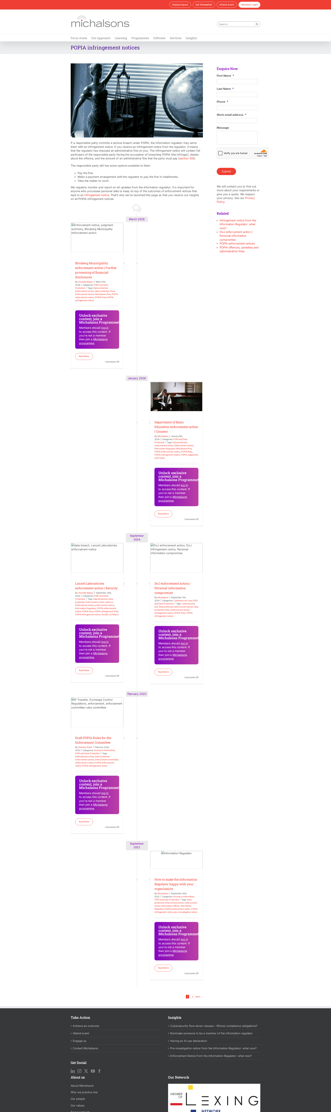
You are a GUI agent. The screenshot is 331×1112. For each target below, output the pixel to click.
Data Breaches (100, 599)
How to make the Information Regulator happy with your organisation (175, 884)
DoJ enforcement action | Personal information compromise (172, 588)
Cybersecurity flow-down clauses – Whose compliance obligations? (213, 1026)
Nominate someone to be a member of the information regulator (211, 1033)
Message (223, 127)
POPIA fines (100, 297)
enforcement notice (104, 605)
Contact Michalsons (85, 1048)
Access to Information (104, 750)
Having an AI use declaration (188, 1040)
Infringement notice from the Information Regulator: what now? (238, 224)
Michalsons (163, 436)
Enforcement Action (84, 294)
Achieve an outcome (86, 1026)
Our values (77, 1105)
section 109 (186, 158)
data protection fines (105, 291)
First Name (225, 75)
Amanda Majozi (85, 281)
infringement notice (96, 195)
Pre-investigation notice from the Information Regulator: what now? (213, 1048)
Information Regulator (164, 448)
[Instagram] (79, 1071)
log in (105, 327)
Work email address (231, 114)
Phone (222, 101)
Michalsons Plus (103, 294)
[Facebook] (99, 1071)
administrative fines (84, 756)
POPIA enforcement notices (237, 243)
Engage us (79, 1040)
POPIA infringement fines (106, 611)
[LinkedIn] (73, 1071)
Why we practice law (84, 1092)
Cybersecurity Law (183, 600)
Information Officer (170, 906)
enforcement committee (106, 759)
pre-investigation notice (185, 912)
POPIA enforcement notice (167, 451)
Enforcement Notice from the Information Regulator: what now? (211, 1055)
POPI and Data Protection (87, 753)
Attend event (81, 1033)
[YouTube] (93, 1071)
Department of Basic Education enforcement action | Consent (176, 426)
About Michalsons (82, 1085)
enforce (109, 602)
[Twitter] (86, 1071)
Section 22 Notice (110, 614)
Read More (84, 356)
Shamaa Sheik (85, 747)
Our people (78, 1098)
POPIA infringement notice (167, 454)
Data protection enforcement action (176, 606)
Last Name (225, 88)
